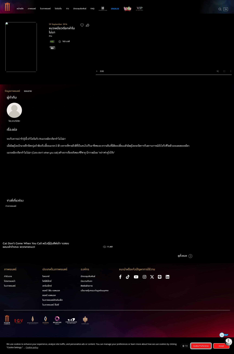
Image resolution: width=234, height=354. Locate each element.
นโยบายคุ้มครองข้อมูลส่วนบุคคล (94, 290)
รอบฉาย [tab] (28, 91)
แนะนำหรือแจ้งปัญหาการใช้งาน (137, 269)
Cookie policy (32, 347)
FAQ (92, 8)
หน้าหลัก (20, 8)
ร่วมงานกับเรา (86, 281)
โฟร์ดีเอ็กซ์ (46, 281)
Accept (221, 346)
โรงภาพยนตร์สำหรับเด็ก (52, 300)
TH (186, 346)
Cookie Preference (201, 346)
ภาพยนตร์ (32, 8)
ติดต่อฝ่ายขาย (87, 285)
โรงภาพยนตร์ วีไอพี (50, 304)
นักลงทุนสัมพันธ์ (79, 8)
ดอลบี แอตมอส (49, 295)
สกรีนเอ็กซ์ (47, 285)
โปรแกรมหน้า (9, 281)
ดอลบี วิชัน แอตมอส (51, 290)
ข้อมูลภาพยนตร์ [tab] (12, 91)
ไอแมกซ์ (45, 276)
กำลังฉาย (8, 276)
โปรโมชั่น (58, 8)
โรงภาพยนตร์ (45, 8)
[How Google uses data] (39, 347)
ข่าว (67, 8)
